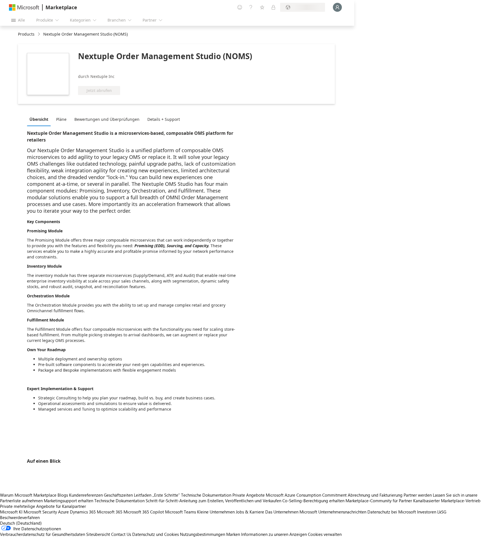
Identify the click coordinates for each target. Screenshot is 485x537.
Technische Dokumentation (206, 495)
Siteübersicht (98, 534)
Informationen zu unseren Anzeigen (274, 534)
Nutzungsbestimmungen (202, 534)
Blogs (63, 495)
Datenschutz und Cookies (155, 534)
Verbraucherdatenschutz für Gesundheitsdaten (42, 534)
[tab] (40, 119)
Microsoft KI (11, 512)
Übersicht (38, 119)
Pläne (61, 119)
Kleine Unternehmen (216, 512)
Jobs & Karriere (250, 512)
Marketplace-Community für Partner (379, 500)
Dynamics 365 (83, 512)
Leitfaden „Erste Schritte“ (157, 495)
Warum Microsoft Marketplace (28, 495)
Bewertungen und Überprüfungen (106, 119)
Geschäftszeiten (118, 495)
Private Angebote (248, 495)
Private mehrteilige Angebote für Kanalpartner (43, 506)
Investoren (426, 512)
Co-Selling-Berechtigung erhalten (313, 500)
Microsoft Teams (180, 512)
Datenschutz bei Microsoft (391, 512)
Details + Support (163, 119)
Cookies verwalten (325, 534)
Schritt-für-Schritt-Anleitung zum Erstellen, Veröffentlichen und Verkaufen (213, 500)
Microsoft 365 (109, 512)
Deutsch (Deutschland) (21, 523)
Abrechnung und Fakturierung (375, 495)
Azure (63, 512)
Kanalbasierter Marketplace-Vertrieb (447, 500)
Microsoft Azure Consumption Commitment (307, 495)
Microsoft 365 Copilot (143, 512)
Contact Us (121, 534)
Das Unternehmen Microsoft (291, 512)
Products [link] (26, 34)
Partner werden (418, 495)
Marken (233, 534)
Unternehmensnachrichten (342, 512)
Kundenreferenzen (86, 495)
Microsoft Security (40, 512)
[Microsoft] (24, 7)
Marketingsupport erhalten (68, 500)
